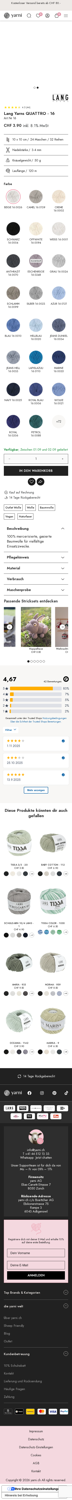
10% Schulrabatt (15, 1365)
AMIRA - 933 (19, 984)
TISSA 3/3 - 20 (19, 864)
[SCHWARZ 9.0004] (40, 1052)
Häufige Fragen (14, 1389)
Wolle (30, 507)
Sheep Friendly (14, 1326)
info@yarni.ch (36, 1150)
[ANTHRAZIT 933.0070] (25, 993)
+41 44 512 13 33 (37, 1154)
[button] (35, 88)
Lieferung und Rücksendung (23, 1381)
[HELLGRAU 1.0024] (19, 935)
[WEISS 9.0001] (53, 1052)
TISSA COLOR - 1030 (53, 923)
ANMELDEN (36, 1275)
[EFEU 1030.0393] (53, 932)
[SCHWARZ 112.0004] (40, 873)
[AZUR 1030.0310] (40, 932)
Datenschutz (36, 1439)
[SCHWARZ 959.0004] (40, 993)
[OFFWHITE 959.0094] (46, 993)
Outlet (8, 1341)
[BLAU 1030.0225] (46, 932)
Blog (7, 1333)
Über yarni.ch (13, 1318)
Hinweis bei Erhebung (21, 1495)
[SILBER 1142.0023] (25, 1052)
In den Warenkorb (36, 471)
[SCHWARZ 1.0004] (6, 935)
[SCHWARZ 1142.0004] (6, 1052)
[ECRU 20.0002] (12, 873)
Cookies (36, 1455)
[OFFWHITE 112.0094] (46, 873)
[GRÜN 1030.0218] (59, 932)
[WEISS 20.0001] (19, 873)
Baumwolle (47, 507)
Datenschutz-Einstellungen (36, 1447)
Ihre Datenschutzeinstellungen (38, 1489)
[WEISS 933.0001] (12, 993)
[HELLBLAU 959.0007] (59, 993)
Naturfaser (25, 516)
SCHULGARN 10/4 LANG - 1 (19, 925)
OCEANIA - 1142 (19, 1043)
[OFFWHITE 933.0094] (19, 993)
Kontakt (9, 1373)
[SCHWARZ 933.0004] (6, 993)
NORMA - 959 (53, 984)
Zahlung (9, 1397)
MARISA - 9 (53, 1043)
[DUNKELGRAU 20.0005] (25, 873)
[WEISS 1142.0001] (12, 1052)
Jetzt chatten (44, 1157)
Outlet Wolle (13, 507)
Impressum (36, 1431)
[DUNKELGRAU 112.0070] (59, 873)
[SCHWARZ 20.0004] (6, 873)
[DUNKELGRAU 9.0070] (59, 1052)
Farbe (8, 184)
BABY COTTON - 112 (53, 864)
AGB (36, 1463)
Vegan (9, 516)
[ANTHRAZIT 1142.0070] (19, 1052)
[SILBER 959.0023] (53, 993)
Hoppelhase (36, 648)
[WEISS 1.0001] (12, 935)
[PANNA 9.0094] (46, 1052)
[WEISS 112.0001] (53, 873)
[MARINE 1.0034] (25, 935)
